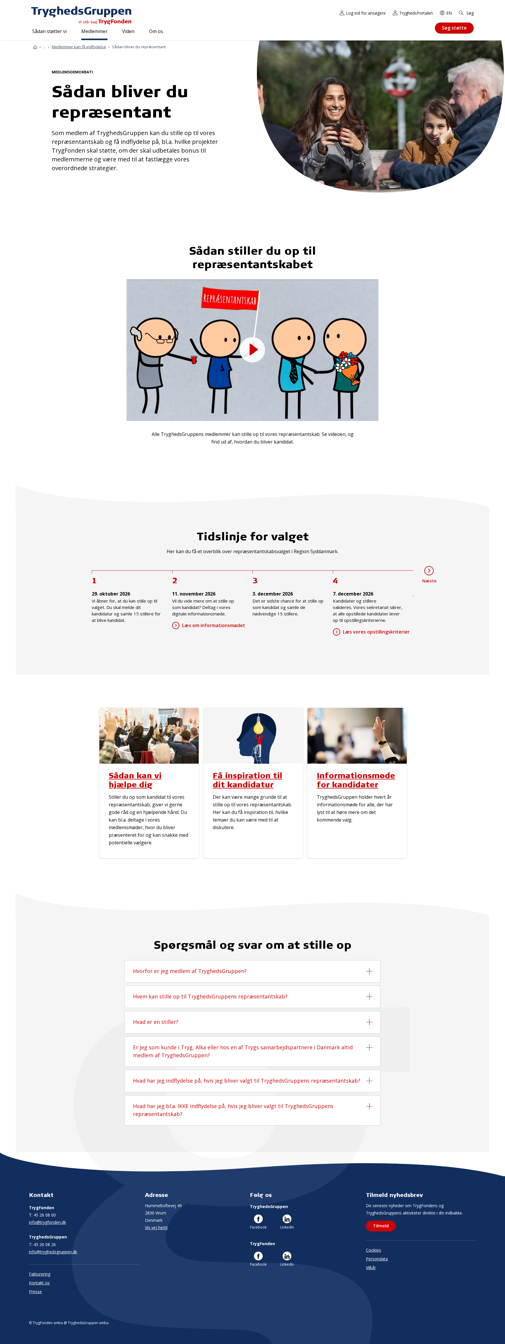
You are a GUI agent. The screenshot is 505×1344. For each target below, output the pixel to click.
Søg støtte (454, 28)
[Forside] (35, 47)
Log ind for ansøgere (366, 13)
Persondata (377, 1259)
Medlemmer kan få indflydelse (79, 46)
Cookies (373, 1250)
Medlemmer (94, 31)
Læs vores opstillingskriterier (376, 632)
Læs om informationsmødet (213, 625)
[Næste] (429, 570)
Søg (469, 13)
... (44, 47)
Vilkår (371, 1267)
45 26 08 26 (42, 1244)
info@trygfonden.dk (47, 1222)
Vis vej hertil (156, 1227)
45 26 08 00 (42, 1215)
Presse (35, 1291)
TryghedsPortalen (416, 13)
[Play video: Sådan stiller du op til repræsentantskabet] (252, 350)
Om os (156, 31)
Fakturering (39, 1274)
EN (449, 13)
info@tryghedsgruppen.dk (53, 1252)
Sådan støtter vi (49, 31)
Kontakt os (39, 1283)
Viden (128, 31)
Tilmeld (381, 1226)
